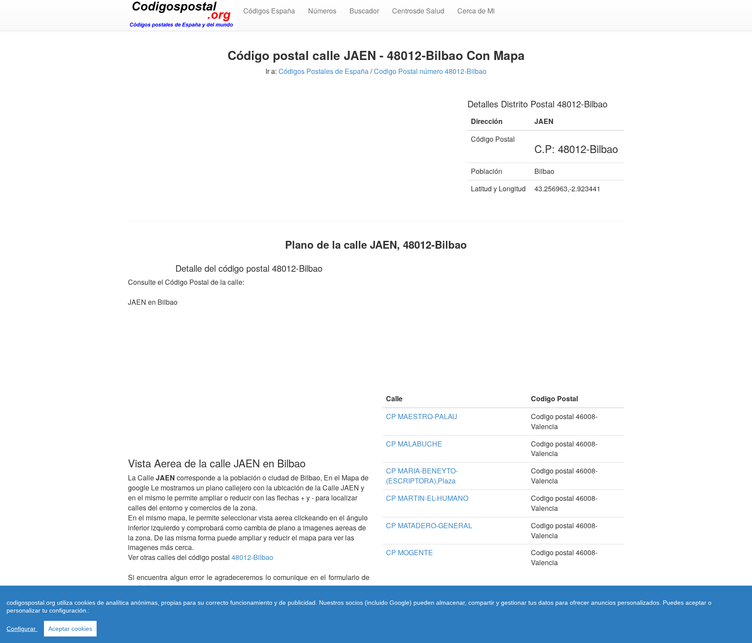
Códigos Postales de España (324, 71)
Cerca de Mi (476, 11)
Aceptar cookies (70, 628)
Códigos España (269, 11)
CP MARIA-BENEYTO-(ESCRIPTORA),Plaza (422, 476)
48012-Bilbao (252, 557)
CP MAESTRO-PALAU (421, 416)
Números (322, 11)
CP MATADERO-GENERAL (429, 525)
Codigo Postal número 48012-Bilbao (430, 71)
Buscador (364, 11)
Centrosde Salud (418, 11)
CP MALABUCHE (414, 444)
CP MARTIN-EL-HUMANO (427, 498)
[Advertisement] (291, 151)
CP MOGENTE (409, 552)
